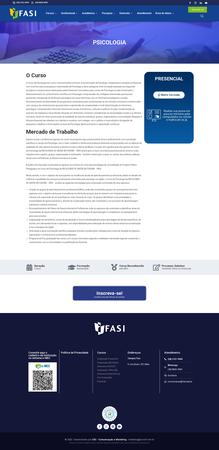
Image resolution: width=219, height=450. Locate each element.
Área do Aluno (163, 13)
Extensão (124, 13)
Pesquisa (107, 13)
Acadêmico (88, 13)
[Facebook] (190, 3)
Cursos (50, 13)
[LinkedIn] (201, 3)
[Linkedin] (112, 426)
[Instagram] (195, 3)
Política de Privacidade (74, 352)
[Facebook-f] (99, 426)
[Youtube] (206, 3)
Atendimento (144, 13)
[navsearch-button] (202, 16)
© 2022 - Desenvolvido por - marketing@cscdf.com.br (109, 439)
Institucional (68, 13)
